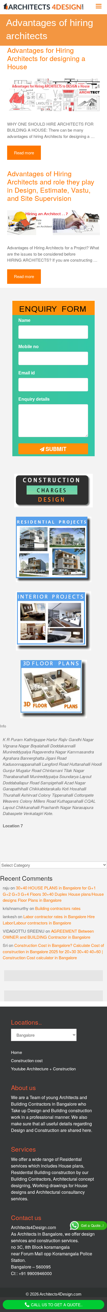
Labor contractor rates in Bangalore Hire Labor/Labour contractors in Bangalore (49, 920)
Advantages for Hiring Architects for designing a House (46, 58)
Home (16, 1052)
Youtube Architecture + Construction (43, 1068)
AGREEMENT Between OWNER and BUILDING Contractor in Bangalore (48, 934)
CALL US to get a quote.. (56, 1304)
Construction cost (27, 1060)
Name (24, 320)
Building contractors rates (58, 908)
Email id (26, 372)
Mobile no (28, 346)
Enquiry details (34, 399)
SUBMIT (56, 448)
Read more (24, 152)
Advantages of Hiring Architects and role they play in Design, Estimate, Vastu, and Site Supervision (50, 185)
